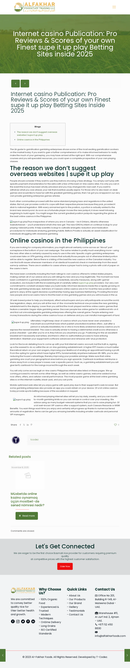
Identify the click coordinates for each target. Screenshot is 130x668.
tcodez (35, 439)
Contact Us (76, 614)
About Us (74, 595)
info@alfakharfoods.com (110, 636)
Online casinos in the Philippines (33, 139)
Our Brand (75, 603)
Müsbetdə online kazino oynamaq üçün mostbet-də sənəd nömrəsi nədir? (27, 499)
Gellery (73, 607)
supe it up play (86, 282)
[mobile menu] (114, 7)
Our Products (77, 599)
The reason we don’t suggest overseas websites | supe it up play (37, 134)
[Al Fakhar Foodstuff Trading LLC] (34, 7)
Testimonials (77, 611)
